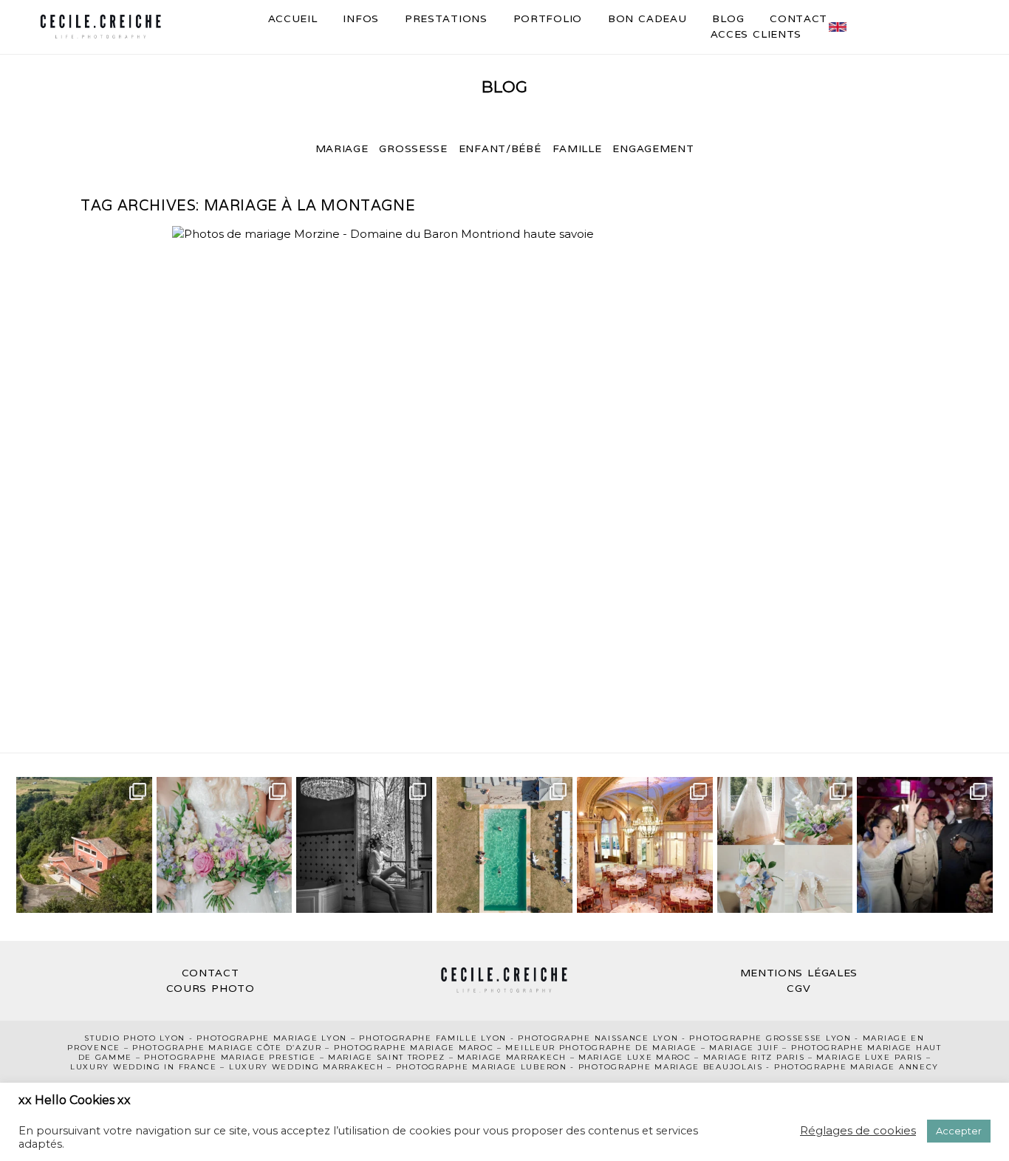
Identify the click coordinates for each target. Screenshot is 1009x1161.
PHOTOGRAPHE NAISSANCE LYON (598, 1038)
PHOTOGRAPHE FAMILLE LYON (433, 1038)
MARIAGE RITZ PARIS (754, 1057)
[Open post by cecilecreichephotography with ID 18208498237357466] (84, 845)
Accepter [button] (959, 1131)
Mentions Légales (799, 972)
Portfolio (547, 18)
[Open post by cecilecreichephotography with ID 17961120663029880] (785, 845)
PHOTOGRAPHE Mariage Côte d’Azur (227, 1047)
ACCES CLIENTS (756, 34)
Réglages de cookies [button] (858, 1130)
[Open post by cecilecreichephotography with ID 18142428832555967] (364, 845)
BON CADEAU (647, 18)
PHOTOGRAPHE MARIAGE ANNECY (856, 1067)
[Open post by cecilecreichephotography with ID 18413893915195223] (504, 845)
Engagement (653, 148)
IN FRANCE (190, 1067)
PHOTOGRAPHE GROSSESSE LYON (770, 1038)
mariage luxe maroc (634, 1057)
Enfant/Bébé (500, 148)
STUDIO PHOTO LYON (134, 1038)
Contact (798, 18)
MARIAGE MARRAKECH (512, 1057)
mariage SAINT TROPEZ (386, 1057)
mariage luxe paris (869, 1057)
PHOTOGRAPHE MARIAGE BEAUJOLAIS (670, 1067)
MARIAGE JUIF (744, 1047)
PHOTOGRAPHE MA (242, 1038)
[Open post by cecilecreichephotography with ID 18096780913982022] (645, 845)
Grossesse (413, 148)
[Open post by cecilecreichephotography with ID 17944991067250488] (225, 845)
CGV (798, 988)
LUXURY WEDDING (117, 1067)
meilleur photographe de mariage (601, 1047)
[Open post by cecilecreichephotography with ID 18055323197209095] (925, 845)
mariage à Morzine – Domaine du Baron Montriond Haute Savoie (501, 449)
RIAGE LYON (317, 1038)
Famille (577, 148)
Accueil (293, 18)
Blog (728, 18)
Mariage (342, 148)
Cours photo (210, 988)
